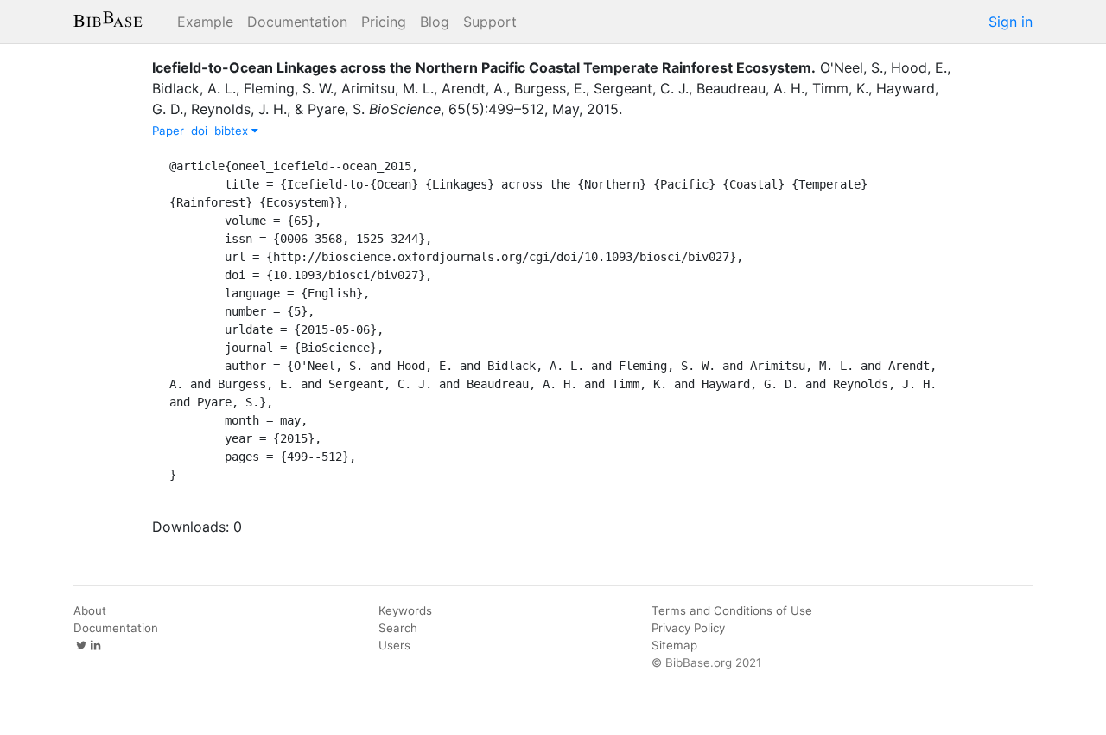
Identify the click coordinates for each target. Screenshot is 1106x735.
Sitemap (674, 645)
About (89, 610)
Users (394, 645)
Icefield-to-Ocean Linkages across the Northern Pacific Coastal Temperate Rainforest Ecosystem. (484, 67)
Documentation (297, 21)
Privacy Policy (688, 628)
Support (490, 21)
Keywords (405, 610)
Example (205, 21)
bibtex (232, 130)
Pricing (383, 21)
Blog (434, 21)
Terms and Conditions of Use (732, 610)
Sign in (1010, 21)
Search (397, 628)
